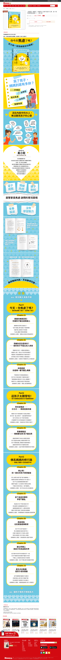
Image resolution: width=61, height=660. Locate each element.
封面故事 (23, 648)
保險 (10, 5)
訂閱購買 (7, 8)
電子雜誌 (35, 644)
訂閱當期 (15, 645)
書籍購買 (29, 643)
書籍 (10, 8)
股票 (4, 5)
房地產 (23, 645)
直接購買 (35, 21)
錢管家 (5, 0)
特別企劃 (23, 649)
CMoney (7, 0)
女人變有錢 (23, 650)
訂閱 (55, 642)
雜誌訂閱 (30, 5)
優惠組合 (11, 645)
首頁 (4, 8)
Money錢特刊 (30, 644)
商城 (27, 5)
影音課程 (34, 5)
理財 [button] (13, 5)
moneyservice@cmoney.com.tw (27, 657)
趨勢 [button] (18, 5)
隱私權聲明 (36, 645)
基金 (22, 643)
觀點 (15, 5)
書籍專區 (38, 5)
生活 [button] (21, 5)
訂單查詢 (35, 642)
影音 (24, 5)
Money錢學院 (30, 645)
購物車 (35, 643)
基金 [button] (7, 5)
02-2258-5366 (17, 657)
